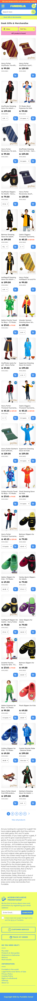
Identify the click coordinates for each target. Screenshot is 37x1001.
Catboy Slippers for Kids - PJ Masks (8, 749)
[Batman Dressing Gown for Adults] (9, 220)
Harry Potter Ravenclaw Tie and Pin (8, 150)
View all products (18, 820)
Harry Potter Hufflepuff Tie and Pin (27, 278)
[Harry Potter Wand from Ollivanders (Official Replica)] (9, 777)
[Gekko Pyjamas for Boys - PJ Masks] (9, 691)
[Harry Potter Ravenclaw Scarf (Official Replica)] (27, 177)
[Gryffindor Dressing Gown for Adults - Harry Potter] (9, 92)
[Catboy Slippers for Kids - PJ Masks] (9, 734)
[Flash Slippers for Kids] (27, 691)
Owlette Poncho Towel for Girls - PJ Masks (8, 664)
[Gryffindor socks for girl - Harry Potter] (9, 349)
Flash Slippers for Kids (27, 705)
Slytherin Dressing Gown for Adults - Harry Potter (26, 792)
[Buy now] (15, 75)
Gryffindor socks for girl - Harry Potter (8, 364)
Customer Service (20, 930)
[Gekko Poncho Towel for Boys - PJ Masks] (9, 306)
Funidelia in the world (10, 969)
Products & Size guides (11, 953)
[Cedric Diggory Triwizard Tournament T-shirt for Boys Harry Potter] (27, 391)
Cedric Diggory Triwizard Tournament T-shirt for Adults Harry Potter (27, 236)
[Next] (29, 814)
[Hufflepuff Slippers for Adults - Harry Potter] (9, 605)
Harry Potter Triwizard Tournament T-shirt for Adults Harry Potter (9, 407)
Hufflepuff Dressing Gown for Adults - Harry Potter (8, 278)
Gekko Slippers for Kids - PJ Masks (8, 578)
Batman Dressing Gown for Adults (7, 236)
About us (5, 983)
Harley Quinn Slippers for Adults (27, 578)
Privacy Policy (7, 974)
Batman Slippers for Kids (26, 664)
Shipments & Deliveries (11, 955)
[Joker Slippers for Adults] (27, 605)
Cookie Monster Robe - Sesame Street (27, 749)
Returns (5, 957)
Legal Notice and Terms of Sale (14, 972)
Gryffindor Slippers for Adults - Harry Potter (8, 193)
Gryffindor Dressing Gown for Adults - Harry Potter (8, 107)
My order (5, 951)
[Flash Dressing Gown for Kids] (27, 477)
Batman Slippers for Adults (26, 535)
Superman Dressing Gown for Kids (26, 450)
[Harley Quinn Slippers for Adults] (27, 563)
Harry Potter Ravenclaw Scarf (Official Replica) (25, 193)
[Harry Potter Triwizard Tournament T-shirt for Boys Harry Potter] (9, 520)
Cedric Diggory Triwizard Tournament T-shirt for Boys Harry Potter (27, 407)
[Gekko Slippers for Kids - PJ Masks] (9, 563)
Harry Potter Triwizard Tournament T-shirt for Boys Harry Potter (9, 535)
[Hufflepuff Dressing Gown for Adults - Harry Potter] (9, 263)
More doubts (7, 960)
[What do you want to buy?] (3, 6)
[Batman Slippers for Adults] (27, 520)
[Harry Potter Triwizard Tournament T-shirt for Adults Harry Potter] (9, 391)
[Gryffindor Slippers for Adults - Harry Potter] (9, 177)
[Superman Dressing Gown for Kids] (27, 434)
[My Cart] (34, 6)
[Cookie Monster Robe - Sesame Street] (27, 734)
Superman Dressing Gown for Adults (26, 364)
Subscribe (27, 912)
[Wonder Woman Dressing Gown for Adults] (27, 306)
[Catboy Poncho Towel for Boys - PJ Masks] (9, 477)
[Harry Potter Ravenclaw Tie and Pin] (9, 135)
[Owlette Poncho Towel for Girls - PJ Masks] (9, 648)
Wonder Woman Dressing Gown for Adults (26, 321)
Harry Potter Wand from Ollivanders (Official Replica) (8, 792)
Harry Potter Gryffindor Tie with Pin (8, 64)
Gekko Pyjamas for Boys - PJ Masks (8, 706)
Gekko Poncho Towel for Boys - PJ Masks (9, 321)
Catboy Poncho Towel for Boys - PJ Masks (9, 492)
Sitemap (5, 980)
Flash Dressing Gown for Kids (27, 492)
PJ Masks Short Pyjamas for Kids (25, 107)
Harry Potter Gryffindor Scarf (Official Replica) (25, 64)
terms (13, 920)
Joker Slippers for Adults (25, 621)
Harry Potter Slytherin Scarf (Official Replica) (9, 450)
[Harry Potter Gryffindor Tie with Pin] (9, 49)
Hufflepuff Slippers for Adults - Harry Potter (9, 621)
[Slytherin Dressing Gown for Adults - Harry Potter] (27, 777)
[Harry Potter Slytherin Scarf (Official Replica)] (9, 434)
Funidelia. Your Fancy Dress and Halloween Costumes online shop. (18, 6)
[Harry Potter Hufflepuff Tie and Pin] (27, 263)
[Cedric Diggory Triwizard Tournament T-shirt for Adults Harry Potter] (27, 220)
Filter (8, 29)
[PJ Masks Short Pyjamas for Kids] (27, 92)
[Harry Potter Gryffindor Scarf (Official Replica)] (27, 49)
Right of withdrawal (9, 978)
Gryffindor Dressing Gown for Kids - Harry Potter (27, 150)
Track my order (20, 937)
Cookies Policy (7, 976)
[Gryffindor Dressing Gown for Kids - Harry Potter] (27, 135)
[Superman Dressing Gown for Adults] (27, 349)
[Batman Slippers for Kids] (27, 648)
